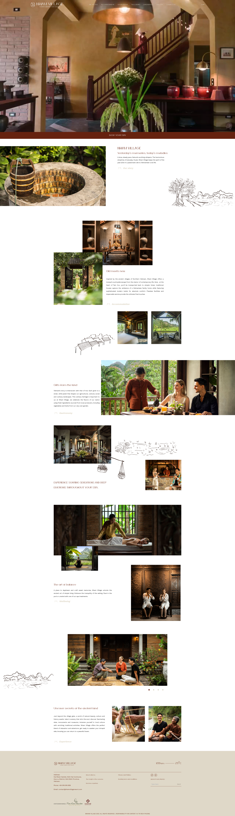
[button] (149, 689)
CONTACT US (171, 4)
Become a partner (92, 783)
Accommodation (107, 4)
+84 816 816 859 (65, 785)
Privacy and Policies (124, 775)
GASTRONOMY (123, 4)
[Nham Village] (47, 4)
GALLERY (159, 4)
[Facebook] (152, 775)
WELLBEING (135, 4)
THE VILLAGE (93, 4)
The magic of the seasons (94, 779)
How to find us (90, 775)
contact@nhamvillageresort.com (70, 789)
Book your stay (117, 135)
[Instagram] (155, 775)
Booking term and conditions (127, 779)
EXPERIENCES (148, 4)
